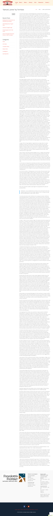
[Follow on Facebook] (24, 506)
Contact (47, 2)
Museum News (5, 48)
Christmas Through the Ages (7, 27)
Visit (35, 2)
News (25, 2)
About (20, 2)
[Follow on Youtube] (28, 506)
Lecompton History (6, 46)
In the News (5, 44)
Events (4, 41)
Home (16, 2)
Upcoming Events (5, 53)
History (30, 2)
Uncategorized (5, 51)
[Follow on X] (26, 506)
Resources (40, 2)
